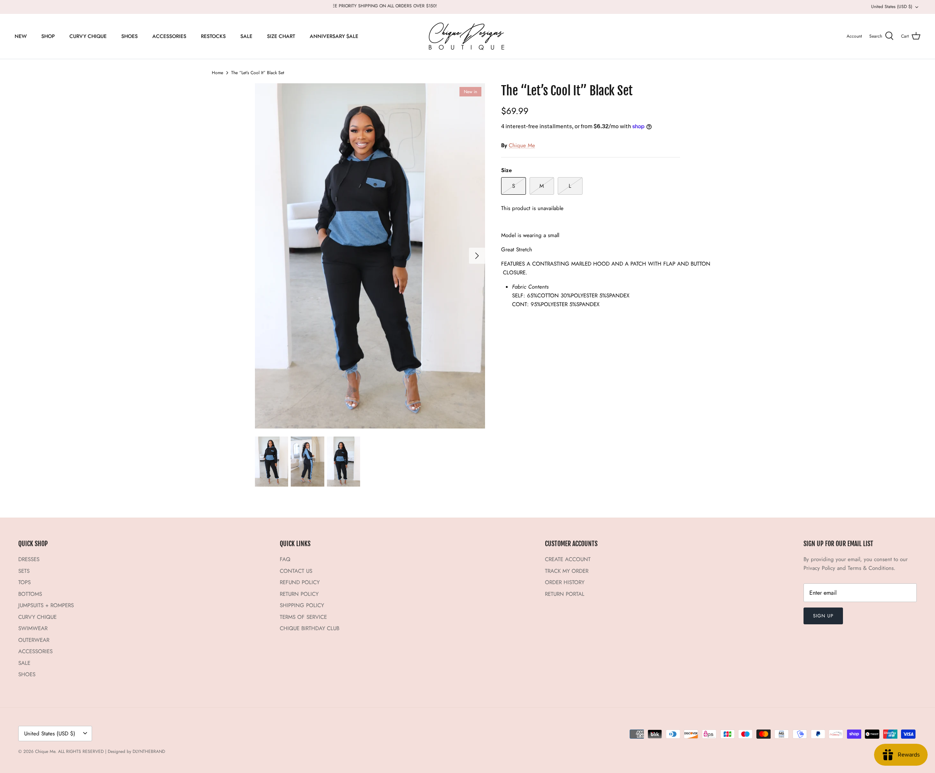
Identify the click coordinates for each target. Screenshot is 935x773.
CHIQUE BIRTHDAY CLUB (309, 628)
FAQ (285, 559)
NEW (21, 36)
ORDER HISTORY (564, 582)
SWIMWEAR (32, 628)
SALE (246, 36)
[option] (370, 256)
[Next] (477, 256)
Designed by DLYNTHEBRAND (136, 751)
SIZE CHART (281, 36)
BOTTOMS (30, 594)
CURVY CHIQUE (88, 36)
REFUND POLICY (300, 582)
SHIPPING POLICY (302, 605)
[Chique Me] (467, 36)
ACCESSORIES (169, 36)
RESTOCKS (213, 36)
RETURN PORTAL (564, 594)
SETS (24, 571)
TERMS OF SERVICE (303, 617)
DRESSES (28, 559)
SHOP (48, 36)
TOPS (24, 582)
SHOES (129, 36)
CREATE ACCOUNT (568, 559)
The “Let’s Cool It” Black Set (257, 72)
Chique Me (522, 145)
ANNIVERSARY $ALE (334, 36)
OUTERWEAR (33, 640)
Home (217, 72)
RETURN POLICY (299, 594)
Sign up (823, 615)
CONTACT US (296, 571)
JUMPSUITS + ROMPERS (46, 605)
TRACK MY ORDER (566, 571)
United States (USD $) (891, 6)
